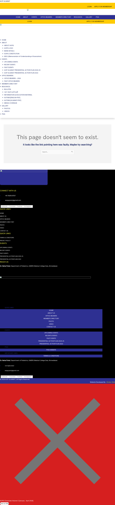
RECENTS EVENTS (51, 335)
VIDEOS (6, 111)
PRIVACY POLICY (5, 241)
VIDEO (2, 228)
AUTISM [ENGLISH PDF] (12, 97)
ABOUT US (3, 216)
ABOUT (25, 17)
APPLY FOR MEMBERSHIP (103, 6)
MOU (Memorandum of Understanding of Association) (23, 56)
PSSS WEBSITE (51, 350)
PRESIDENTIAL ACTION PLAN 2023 (10, 259)
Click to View (4, 503)
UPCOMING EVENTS (11, 62)
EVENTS (34, 17)
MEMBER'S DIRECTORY (7, 222)
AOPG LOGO (8, 48)
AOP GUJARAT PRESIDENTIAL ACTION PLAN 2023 (21, 73)
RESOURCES (78, 17)
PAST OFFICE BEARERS (12, 81)
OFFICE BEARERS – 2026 (12, 78)
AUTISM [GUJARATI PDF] (12, 100)
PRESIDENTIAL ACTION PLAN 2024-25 (11, 256)
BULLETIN (7, 89)
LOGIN (89, 6)
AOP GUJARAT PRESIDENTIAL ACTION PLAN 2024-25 (22, 70)
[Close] (57, 498)
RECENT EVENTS (9, 64)
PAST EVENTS (8, 67)
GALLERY (89, 17)
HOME (18, 17)
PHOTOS (7, 108)
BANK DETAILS (9, 51)
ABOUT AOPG (9, 45)
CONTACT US (4, 231)
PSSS (97, 17)
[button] (103, 7)
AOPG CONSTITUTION (11, 53)
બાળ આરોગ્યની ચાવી (11, 92)
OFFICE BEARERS (46, 17)
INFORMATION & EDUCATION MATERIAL (18, 95)
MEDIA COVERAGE (10, 103)
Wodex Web (110, 382)
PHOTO (2, 225)
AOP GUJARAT (5, 1)
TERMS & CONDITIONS (7, 238)
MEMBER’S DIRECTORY (63, 17)
